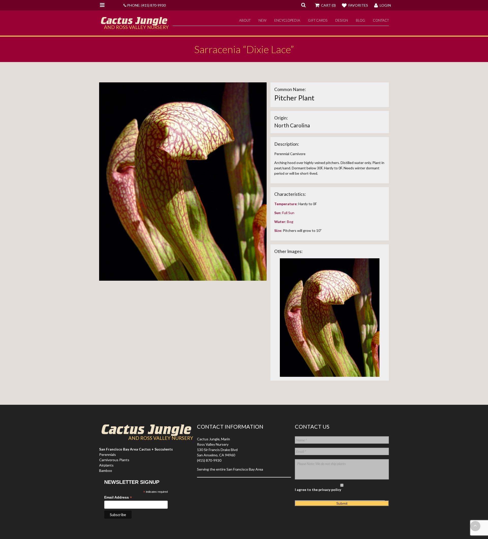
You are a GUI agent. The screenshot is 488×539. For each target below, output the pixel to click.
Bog (290, 221)
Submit (341, 503)
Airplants (106, 465)
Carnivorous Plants (114, 460)
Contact (381, 20)
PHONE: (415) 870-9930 (146, 5)
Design (341, 20)
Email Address (118, 497)
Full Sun (288, 213)
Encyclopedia (287, 20)
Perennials (107, 454)
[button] (303, 5)
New (262, 20)
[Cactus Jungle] (134, 23)
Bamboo (105, 470)
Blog (360, 20)
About (245, 20)
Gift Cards (317, 20)
